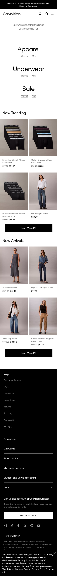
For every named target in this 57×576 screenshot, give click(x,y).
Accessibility (10, 420)
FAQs (6, 386)
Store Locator (11, 458)
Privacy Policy (11, 544)
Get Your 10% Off (28, 515)
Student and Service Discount (20, 477)
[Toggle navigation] (52, 14)
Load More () (28, 227)
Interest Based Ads (30, 544)
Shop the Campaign (28, 6)
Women (24, 56)
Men (34, 56)
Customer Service (12, 380)
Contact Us (9, 393)
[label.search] (40, 13)
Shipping (8, 413)
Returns (7, 406)
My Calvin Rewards (14, 467)
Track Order (9, 400)
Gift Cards (9, 448)
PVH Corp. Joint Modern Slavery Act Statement (24, 541)
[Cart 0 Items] (46, 13)
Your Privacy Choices (12, 569)
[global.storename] (12, 13)
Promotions (10, 438)
